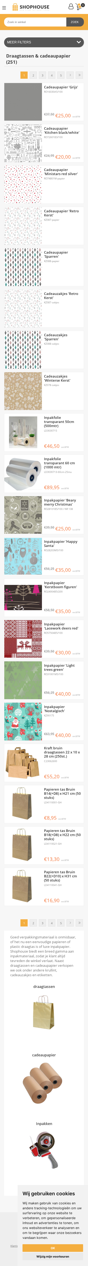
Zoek (75, 22)
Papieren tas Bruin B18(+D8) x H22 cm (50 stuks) (62, 835)
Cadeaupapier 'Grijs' (61, 87)
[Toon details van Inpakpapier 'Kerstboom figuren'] (23, 598)
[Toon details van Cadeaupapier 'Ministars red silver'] (23, 184)
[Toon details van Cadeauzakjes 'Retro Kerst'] (23, 308)
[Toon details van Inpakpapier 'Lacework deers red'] (23, 639)
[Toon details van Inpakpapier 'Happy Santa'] (23, 556)
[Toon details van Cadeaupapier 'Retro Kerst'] (23, 226)
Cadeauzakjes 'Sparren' (55, 337)
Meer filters (19, 42)
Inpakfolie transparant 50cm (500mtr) (59, 422)
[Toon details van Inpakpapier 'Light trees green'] (23, 680)
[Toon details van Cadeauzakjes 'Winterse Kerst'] (23, 391)
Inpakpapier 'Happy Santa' (60, 543)
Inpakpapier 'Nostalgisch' (54, 709)
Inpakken (44, 1123)
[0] (78, 6)
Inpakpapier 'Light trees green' (59, 667)
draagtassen (44, 986)
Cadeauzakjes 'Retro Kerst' (61, 296)
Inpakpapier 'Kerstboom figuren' (60, 585)
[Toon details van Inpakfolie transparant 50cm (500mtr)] (23, 432)
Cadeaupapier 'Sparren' (56, 254)
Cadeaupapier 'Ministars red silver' (61, 172)
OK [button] (53, 1248)
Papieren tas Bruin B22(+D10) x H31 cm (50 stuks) (60, 876)
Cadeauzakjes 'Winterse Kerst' (57, 378)
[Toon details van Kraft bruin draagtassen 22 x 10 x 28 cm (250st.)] (23, 763)
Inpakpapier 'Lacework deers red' (61, 626)
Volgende (70, 75)
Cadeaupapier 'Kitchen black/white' (61, 130)
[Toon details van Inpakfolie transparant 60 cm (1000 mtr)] (23, 474)
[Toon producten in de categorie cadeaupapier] (44, 1082)
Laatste (79, 75)
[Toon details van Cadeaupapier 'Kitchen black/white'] (23, 143)
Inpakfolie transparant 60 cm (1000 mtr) (59, 463)
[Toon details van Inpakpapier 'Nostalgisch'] (23, 721)
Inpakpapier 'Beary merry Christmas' (60, 502)
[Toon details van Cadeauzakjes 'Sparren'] (23, 350)
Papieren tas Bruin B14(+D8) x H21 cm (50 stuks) (62, 793)
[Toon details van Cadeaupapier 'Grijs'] (23, 102)
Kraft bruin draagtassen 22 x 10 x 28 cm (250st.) (62, 752)
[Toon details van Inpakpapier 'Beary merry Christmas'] (23, 515)
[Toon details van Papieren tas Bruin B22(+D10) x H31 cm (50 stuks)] (23, 887)
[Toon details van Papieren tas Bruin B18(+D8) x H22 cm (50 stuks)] (23, 845)
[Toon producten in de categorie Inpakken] (44, 1151)
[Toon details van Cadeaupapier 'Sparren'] (23, 267)
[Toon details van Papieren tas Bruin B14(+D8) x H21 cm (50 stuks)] (23, 804)
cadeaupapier (44, 1054)
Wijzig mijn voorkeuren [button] (52, 1256)
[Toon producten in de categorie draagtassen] (44, 1014)
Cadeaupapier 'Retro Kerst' (61, 213)
